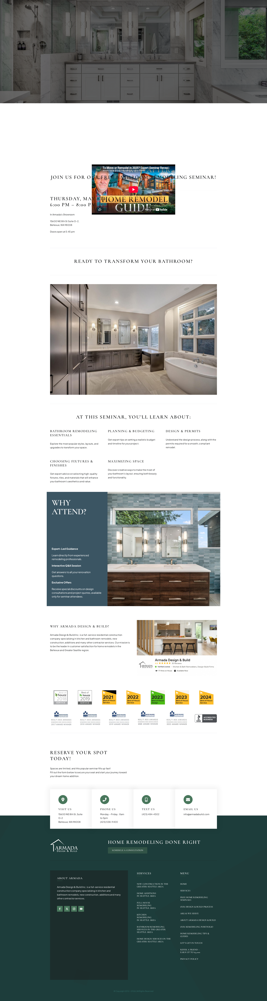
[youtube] (81, 909)
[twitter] (67, 909)
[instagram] (74, 909)
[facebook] (60, 909)
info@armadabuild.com (196, 814)
